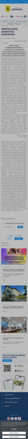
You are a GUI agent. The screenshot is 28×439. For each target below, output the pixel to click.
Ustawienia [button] (14, 429)
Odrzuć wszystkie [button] (14, 433)
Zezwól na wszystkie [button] (14, 436)
